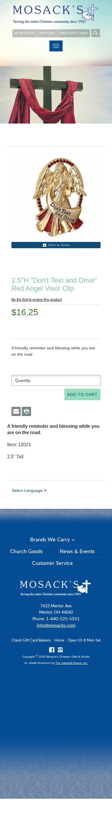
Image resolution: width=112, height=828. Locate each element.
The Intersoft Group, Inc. (71, 663)
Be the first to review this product (36, 300)
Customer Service (52, 563)
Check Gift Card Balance (31, 640)
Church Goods (26, 551)
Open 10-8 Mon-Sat (84, 640)
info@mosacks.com (56, 625)
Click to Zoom (59, 245)
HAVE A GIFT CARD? (73, 33)
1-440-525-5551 (63, 619)
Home (59, 640)
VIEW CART (47, 33)
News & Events (77, 551)
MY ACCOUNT (24, 33)
